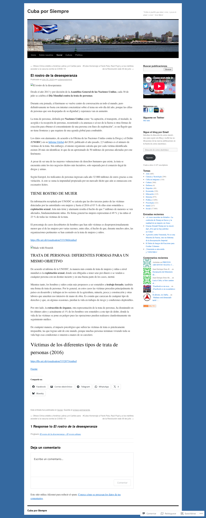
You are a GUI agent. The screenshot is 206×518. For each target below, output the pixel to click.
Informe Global (56, 142)
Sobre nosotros (46, 54)
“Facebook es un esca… (162, 286)
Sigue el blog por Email (156, 132)
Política (78, 54)
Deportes (149, 188)
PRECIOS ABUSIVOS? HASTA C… (163, 263)
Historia (149, 196)
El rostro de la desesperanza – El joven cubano (60, 434)
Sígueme (149, 157)
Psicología (150, 202)
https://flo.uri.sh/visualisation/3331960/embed (54, 240)
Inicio (33, 54)
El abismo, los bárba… (161, 294)
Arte (147, 173)
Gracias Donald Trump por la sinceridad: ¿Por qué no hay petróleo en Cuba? (160, 229)
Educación (150, 194)
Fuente (34, 369)
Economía (149, 191)
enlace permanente (81, 409)
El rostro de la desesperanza (54, 75)
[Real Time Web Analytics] (149, 306)
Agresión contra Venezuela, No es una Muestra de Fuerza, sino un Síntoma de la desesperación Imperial (160, 237)
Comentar (122, 482)
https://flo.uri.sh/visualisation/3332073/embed (54, 361)
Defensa (149, 185)
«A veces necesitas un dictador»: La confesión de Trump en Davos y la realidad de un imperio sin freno (159, 220)
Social (59, 54)
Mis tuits (146, 120)
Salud (148, 205)
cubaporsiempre (65, 79)
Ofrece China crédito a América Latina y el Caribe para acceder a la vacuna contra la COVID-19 (56, 67)
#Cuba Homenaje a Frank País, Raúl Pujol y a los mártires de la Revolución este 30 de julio (108, 67)
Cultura (69, 54)
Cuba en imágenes (153, 179)
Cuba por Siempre (48, 10)
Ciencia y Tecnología (154, 176)
